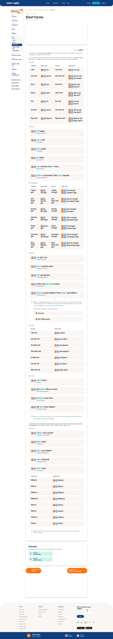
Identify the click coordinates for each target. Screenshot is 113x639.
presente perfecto (58, 305)
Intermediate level (23, 616)
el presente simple (48, 418)
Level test (21, 612)
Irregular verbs (22, 626)
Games (40, 616)
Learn (20, 606)
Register (96, 3)
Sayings (60, 612)
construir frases (76, 416)
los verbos (37, 418)
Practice (40, 606)
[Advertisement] (56, 34)
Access (88, 3)
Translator (60, 616)
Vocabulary (60, 621)
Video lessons (41, 612)
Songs (39, 614)
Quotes (60, 614)
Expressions (61, 609)
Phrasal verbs (22, 628)
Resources (60, 606)
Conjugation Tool (62, 619)
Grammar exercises (43, 609)
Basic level (41, 9)
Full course (22, 621)
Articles (60, 624)
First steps (21, 609)
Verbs (46, 9)
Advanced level (23, 619)
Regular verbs (22, 624)
